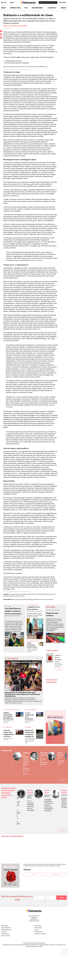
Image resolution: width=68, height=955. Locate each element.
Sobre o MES (38, 925)
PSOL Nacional (38, 927)
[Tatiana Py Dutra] (17, 763)
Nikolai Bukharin (20, 26)
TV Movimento (11, 658)
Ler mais (59, 669)
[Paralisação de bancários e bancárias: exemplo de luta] (39, 735)
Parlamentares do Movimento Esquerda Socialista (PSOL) (8, 793)
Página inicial (4, 925)
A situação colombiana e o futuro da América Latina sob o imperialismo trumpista (48, 805)
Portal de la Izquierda (40, 933)
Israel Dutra (8, 26)
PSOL (26, 8)
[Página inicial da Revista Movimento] (28, 3)
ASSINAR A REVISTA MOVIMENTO (48, 2)
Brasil (3, 8)
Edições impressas (6, 929)
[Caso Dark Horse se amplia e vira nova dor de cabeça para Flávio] (14, 641)
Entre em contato (5, 935)
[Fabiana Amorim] (34, 759)
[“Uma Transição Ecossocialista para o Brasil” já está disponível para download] (40, 646)
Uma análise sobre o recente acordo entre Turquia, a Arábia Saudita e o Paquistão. (34, 615)
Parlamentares (37, 8)
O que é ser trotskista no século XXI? (60, 760)
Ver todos (62, 780)
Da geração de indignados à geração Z (44, 761)
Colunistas (52, 8)
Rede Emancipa (38, 931)
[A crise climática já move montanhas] (39, 717)
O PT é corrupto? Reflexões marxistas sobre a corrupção (30, 805)
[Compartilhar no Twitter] (1, 34)
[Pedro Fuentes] (51, 758)
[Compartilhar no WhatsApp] (1, 38)
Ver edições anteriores (56, 874)
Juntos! (36, 929)
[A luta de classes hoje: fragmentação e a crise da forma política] (19, 735)
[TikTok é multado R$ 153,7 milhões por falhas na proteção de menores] (19, 717)
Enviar (61, 897)
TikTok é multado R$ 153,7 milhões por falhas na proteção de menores (26, 766)
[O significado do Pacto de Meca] (35, 628)
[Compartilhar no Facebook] (1, 31)
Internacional (15, 8)
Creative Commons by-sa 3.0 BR (34, 946)
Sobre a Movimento (6, 927)
